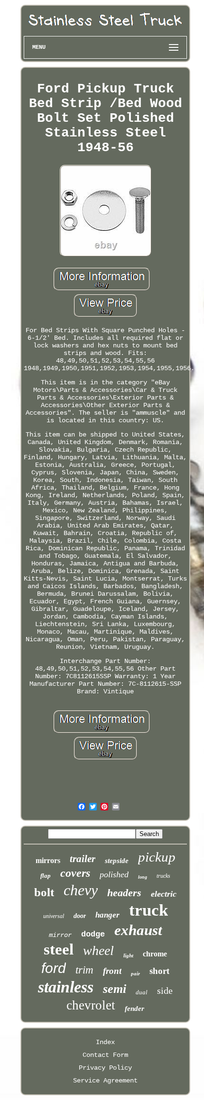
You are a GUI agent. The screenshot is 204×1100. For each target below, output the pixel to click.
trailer (82, 858)
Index (105, 1042)
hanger (107, 914)
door (80, 915)
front (112, 971)
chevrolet (90, 1005)
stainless (65, 987)
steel (59, 949)
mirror (60, 935)
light (128, 955)
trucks (163, 876)
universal (53, 916)
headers (124, 893)
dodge (93, 934)
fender (134, 1008)
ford (53, 968)
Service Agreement (105, 1080)
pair (135, 973)
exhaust (138, 930)
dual (142, 992)
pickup (157, 856)
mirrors (48, 860)
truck (148, 910)
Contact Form (105, 1055)
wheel (98, 950)
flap (45, 875)
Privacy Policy (105, 1068)
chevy (81, 890)
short (159, 971)
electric (163, 894)
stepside (117, 860)
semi (114, 989)
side (165, 990)
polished (114, 874)
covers (75, 873)
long (142, 877)
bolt (44, 892)
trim (84, 970)
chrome (155, 954)
